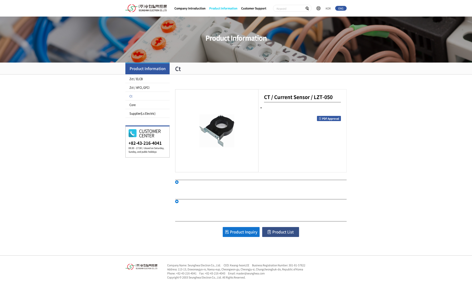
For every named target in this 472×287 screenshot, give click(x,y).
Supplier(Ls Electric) (142, 113)
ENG (340, 8)
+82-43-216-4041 (145, 143)
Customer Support (253, 8)
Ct (130, 96)
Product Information (223, 8)
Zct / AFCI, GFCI (139, 87)
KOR (328, 8)
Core (132, 104)
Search (307, 8)
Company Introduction (190, 8)
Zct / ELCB (136, 79)
